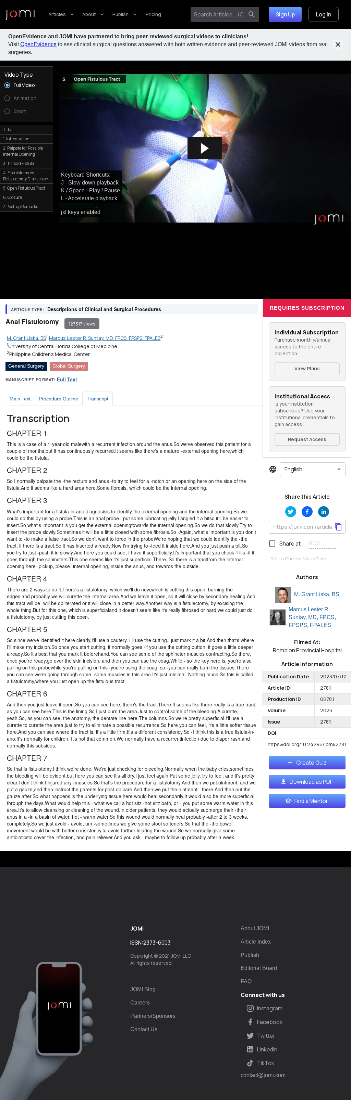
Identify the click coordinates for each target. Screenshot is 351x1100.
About (89, 14)
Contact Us (143, 1029)
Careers (140, 1003)
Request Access (307, 439)
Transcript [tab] (97, 398)
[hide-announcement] (338, 44)
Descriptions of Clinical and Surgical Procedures (104, 309)
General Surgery (26, 366)
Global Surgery (68, 366)
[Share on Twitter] (290, 511)
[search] (251, 14)
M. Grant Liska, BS (316, 594)
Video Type (18, 74)
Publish (120, 14)
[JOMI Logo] (20, 14)
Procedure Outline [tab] (58, 398)
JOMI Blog (143, 989)
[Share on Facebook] (307, 511)
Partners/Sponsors (153, 1016)
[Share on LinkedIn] (323, 511)
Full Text (67, 379)
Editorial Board (259, 968)
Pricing (153, 14)
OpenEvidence (38, 44)
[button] (205, 148)
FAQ (246, 981)
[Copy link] (338, 527)
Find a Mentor (311, 801)
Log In (323, 14)
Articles (57, 14)
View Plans (307, 368)
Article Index (256, 942)
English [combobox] (293, 469)
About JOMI (255, 928)
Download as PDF (311, 781)
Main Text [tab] (20, 398)
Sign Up (285, 14)
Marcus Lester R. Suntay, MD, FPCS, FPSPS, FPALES (312, 617)
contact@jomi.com (263, 1075)
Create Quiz (311, 762)
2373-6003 (157, 942)
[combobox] (218, 14)
